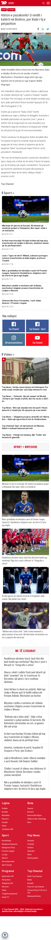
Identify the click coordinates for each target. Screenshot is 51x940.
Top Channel (14, 329)
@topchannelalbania (13, 342)
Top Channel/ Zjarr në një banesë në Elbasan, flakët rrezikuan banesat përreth (23, 427)
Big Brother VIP (8, 876)
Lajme (6, 803)
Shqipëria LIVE (7, 883)
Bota (30, 803)
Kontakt (30, 883)
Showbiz (30, 841)
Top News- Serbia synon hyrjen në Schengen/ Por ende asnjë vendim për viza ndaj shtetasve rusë (25, 388)
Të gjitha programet (9, 894)
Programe (8, 871)
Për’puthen (6, 880)
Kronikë (5, 812)
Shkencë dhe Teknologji (36, 819)
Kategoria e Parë (8, 848)
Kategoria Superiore (9, 844)
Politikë (5, 808)
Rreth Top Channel (34, 876)
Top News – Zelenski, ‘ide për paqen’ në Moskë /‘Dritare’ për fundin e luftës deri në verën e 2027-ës (25, 398)
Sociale (5, 822)
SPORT (11, 3)
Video (4, 826)
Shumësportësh (8, 861)
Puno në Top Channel (35, 887)
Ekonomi (5, 819)
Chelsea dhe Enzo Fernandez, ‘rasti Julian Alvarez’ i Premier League (21, 303)
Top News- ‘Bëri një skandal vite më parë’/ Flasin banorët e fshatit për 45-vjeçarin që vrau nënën (24, 409)
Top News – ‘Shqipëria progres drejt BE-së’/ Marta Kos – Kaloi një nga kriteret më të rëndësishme (25, 418)
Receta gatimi (32, 858)
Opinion (30, 808)
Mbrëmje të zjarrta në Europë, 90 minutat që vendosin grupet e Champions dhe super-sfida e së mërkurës (24, 229)
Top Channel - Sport (37, 329)
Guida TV (5, 897)
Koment (30, 812)
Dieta (29, 855)
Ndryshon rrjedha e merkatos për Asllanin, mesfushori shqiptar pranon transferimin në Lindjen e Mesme (22, 289)
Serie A (5, 858)
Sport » (9, 193)
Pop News (33, 835)
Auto (29, 822)
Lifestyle (30, 844)
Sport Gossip (7, 865)
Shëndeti (30, 851)
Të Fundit (11, 9)
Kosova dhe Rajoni (34, 815)
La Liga (4, 855)
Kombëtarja (6, 841)
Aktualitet (6, 815)
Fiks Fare (5, 887)
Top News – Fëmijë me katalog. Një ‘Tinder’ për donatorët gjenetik (24, 436)
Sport (4, 9)
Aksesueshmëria (34, 896)
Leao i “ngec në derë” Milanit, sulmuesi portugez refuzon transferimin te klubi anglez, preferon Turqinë (25, 259)
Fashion (30, 848)
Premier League (8, 851)
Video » (9, 354)
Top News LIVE (7, 829)
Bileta (29, 880)
